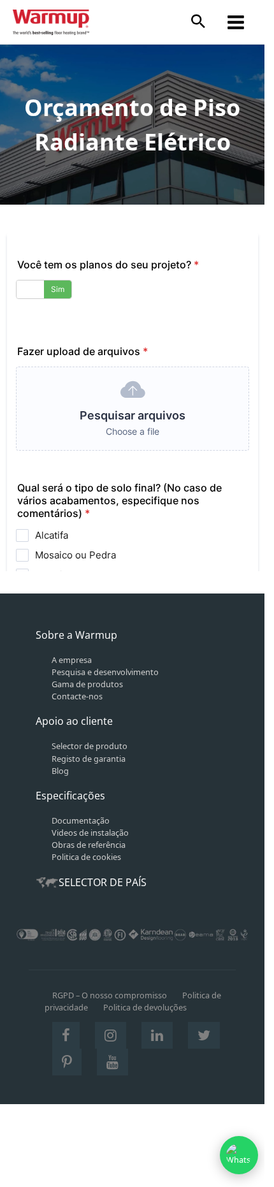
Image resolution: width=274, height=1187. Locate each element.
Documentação (81, 820)
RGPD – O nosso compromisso (109, 995)
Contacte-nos (77, 696)
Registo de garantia (89, 758)
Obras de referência (89, 844)
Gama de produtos (87, 684)
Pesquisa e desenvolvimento (105, 672)
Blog (60, 770)
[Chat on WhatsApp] (239, 1155)
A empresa (72, 660)
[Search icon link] (198, 22)
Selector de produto (89, 746)
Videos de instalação (90, 832)
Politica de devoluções (145, 1007)
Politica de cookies (86, 857)
